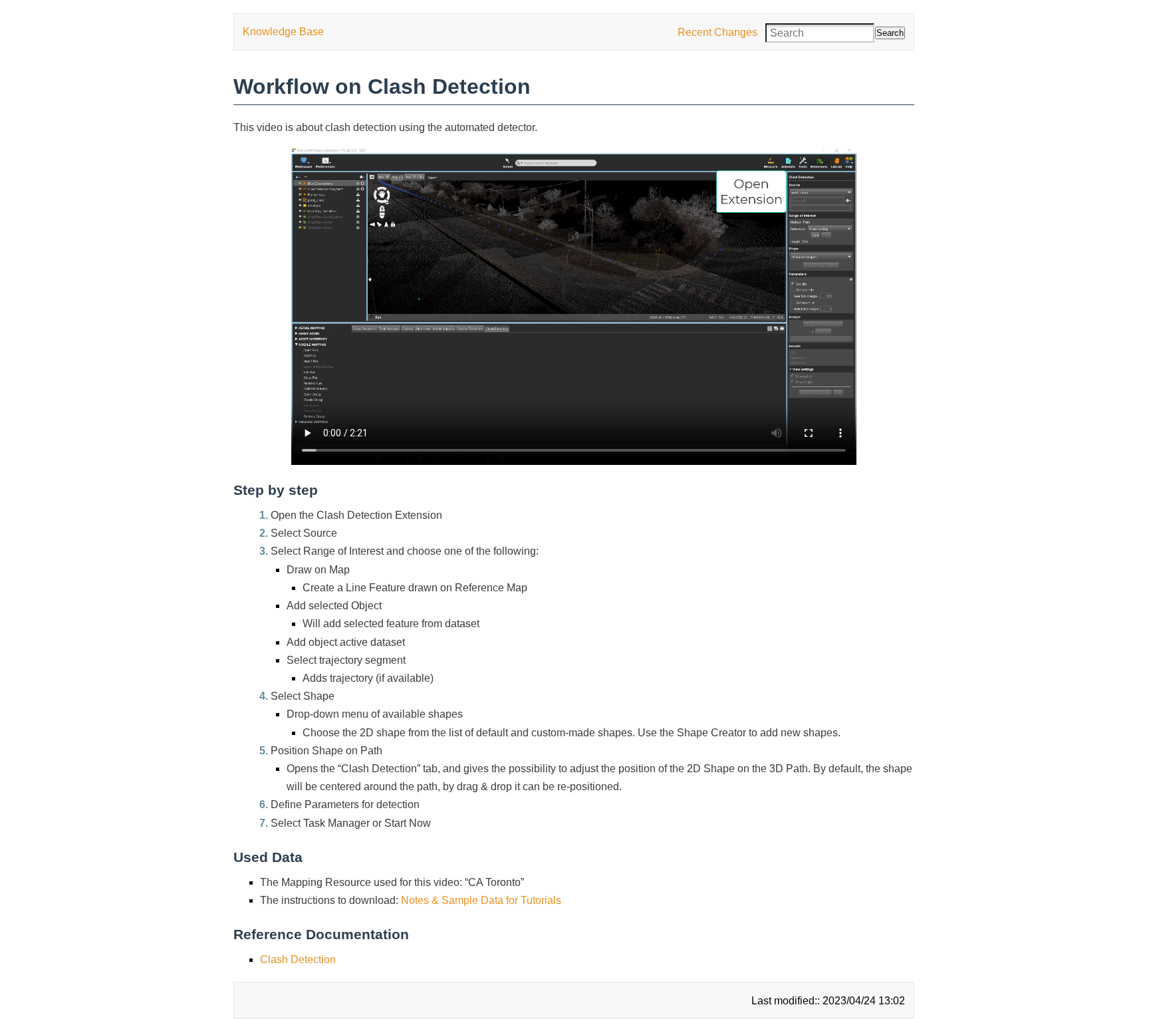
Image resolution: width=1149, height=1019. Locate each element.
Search (890, 33)
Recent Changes (717, 32)
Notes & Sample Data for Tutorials (481, 900)
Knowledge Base (283, 31)
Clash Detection (298, 959)
